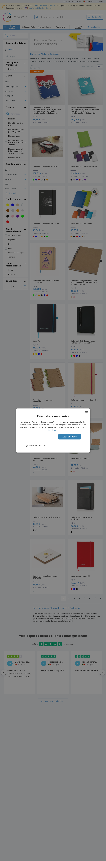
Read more (53, 430)
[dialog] (53, 430)
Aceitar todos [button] (70, 437)
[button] (36, 445)
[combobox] (86, 411)
